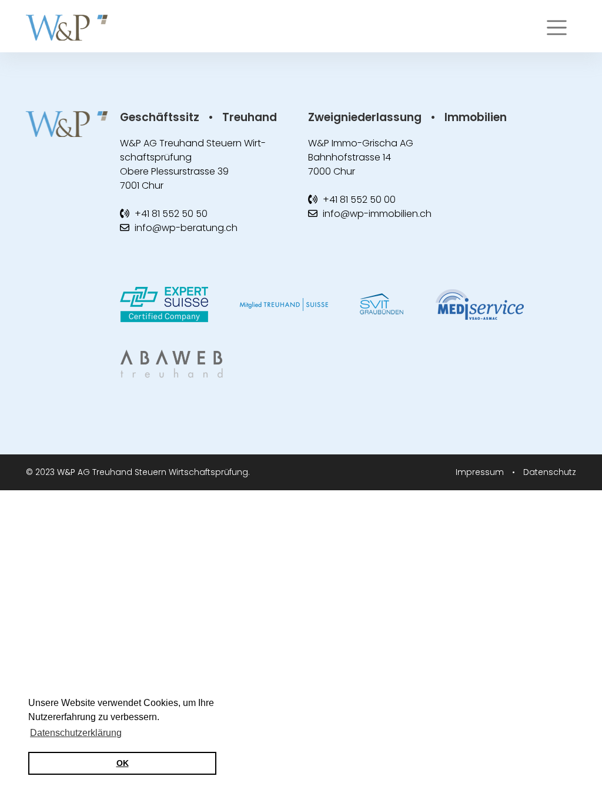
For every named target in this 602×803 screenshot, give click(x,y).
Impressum (481, 472)
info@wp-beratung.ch (186, 228)
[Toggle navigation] (556, 27)
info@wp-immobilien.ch (377, 213)
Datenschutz (549, 472)
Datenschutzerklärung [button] (76, 733)
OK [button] (122, 763)
